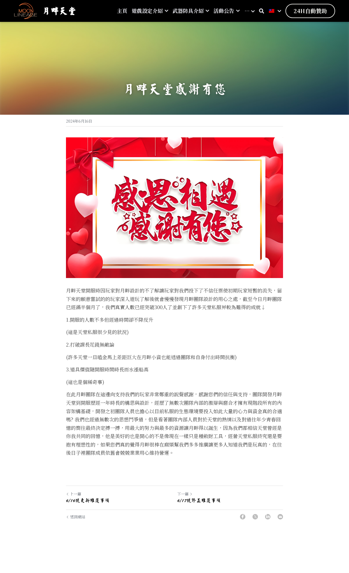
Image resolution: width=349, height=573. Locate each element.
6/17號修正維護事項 (199, 500)
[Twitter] (255, 516)
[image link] (25, 10)
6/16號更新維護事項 (88, 500)
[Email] (280, 516)
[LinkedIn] (267, 516)
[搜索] (261, 11)
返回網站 (77, 516)
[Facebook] (242, 516)
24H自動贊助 (310, 11)
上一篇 (75, 494)
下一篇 (183, 494)
